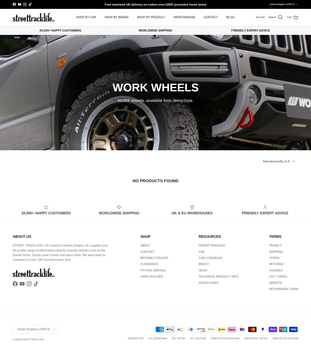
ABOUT (145, 245)
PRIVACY (275, 245)
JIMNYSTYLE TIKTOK (255, 338)
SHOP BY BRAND (116, 17)
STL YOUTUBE (198, 338)
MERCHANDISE (184, 17)
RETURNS (276, 264)
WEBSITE (275, 283)
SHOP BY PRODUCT (151, 17)
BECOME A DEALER (154, 258)
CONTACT (211, 17)
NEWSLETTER (136, 338)
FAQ (202, 251)
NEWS (203, 270)
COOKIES (275, 270)
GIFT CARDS (278, 276)
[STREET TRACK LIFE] (34, 17)
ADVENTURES (209, 283)
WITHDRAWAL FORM (283, 289)
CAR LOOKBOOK (210, 258)
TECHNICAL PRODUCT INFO (219, 276)
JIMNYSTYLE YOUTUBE (285, 338)
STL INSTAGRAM (158, 338)
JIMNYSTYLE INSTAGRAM (225, 338)
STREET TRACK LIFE (32, 339)
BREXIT (204, 264)
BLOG (230, 17)
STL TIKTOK (178, 338)
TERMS (274, 258)
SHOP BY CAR (86, 17)
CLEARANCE (149, 264)
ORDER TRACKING (212, 245)
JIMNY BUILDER (151, 276)
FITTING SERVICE (153, 270)
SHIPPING (276, 251)
